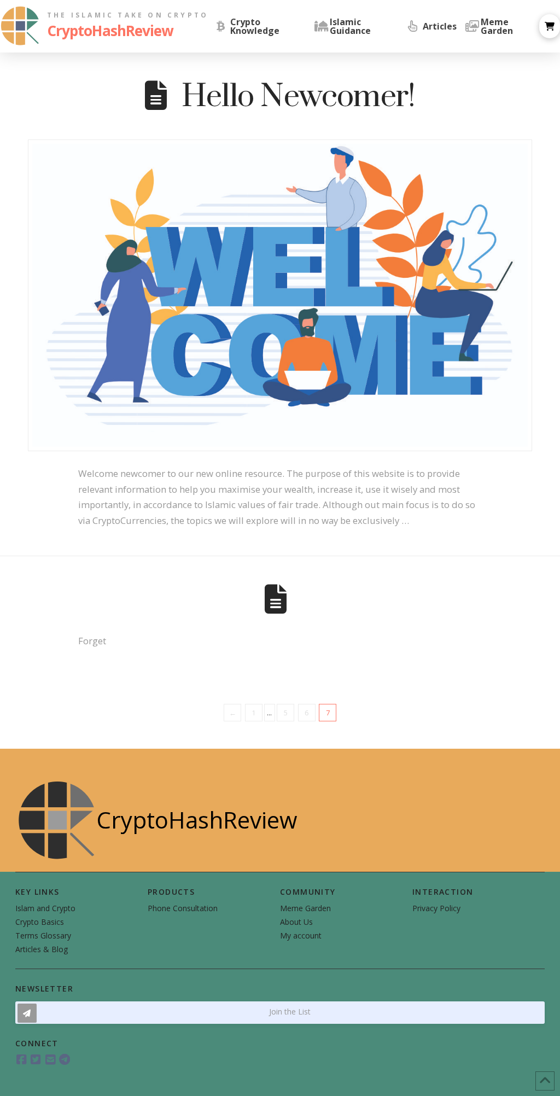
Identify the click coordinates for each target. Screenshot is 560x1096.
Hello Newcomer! (298, 97)
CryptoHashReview (110, 30)
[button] (549, 26)
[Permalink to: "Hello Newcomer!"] (280, 295)
